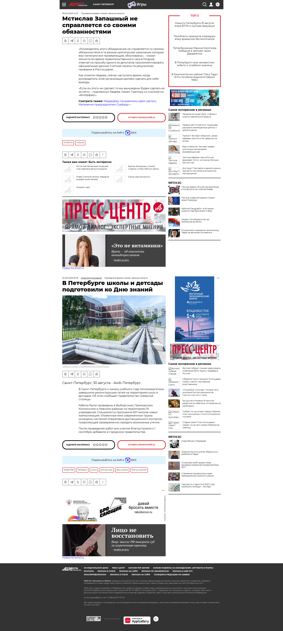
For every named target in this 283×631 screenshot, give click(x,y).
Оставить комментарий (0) (141, 117)
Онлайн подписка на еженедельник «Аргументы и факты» (183, 568)
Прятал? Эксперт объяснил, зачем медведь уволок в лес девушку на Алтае (199, 138)
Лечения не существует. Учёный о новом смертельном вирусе (199, 115)
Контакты (89, 571)
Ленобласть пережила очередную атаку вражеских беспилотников (194, 38)
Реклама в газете (106, 571)
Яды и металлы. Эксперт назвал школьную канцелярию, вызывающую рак (198, 149)
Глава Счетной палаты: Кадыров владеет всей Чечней (92, 178)
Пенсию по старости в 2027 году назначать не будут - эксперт (198, 485)
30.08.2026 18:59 (70, 278)
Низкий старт (83, 187)
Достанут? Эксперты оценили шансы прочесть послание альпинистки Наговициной (201, 171)
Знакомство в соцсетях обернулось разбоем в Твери (199, 453)
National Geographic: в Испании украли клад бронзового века (197, 209)
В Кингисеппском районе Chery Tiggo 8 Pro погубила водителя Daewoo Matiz (194, 77)
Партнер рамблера (112, 619)
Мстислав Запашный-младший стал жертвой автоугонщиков (92, 167)
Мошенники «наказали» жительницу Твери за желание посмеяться (200, 231)
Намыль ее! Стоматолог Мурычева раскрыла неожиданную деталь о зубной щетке (200, 127)
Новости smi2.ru (73, 268)
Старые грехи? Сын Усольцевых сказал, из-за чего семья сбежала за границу (200, 425)
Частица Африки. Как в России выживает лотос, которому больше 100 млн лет (200, 160)
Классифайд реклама (95, 575)
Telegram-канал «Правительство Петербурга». (86, 366)
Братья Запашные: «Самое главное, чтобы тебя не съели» (143, 167)
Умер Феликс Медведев (193, 441)
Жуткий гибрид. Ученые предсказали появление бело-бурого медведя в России (201, 371)
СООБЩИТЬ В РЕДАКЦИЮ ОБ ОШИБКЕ (172, 575)
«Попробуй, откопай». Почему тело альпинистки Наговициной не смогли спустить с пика (200, 392)
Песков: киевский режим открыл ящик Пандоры (198, 199)
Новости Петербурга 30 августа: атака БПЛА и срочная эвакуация (195, 24)
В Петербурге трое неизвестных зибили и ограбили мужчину (194, 64)
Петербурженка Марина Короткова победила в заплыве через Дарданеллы (194, 51)
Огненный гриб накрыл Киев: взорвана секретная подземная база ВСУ (200, 465)
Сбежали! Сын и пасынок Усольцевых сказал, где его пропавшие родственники (201, 381)
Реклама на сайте (128, 571)
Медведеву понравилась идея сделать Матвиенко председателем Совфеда (117, 103)
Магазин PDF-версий (138, 568)
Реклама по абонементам (155, 571)
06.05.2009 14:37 (70, 13)
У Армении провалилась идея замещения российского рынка (197, 474)
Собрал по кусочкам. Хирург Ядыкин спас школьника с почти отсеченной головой (201, 414)
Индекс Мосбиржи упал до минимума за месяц (195, 220)
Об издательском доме (96, 568)
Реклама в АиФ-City (183, 571)
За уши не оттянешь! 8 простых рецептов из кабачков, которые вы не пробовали (201, 403)
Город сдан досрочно (139, 177)
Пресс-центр (118, 568)
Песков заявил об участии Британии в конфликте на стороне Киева (200, 188)
